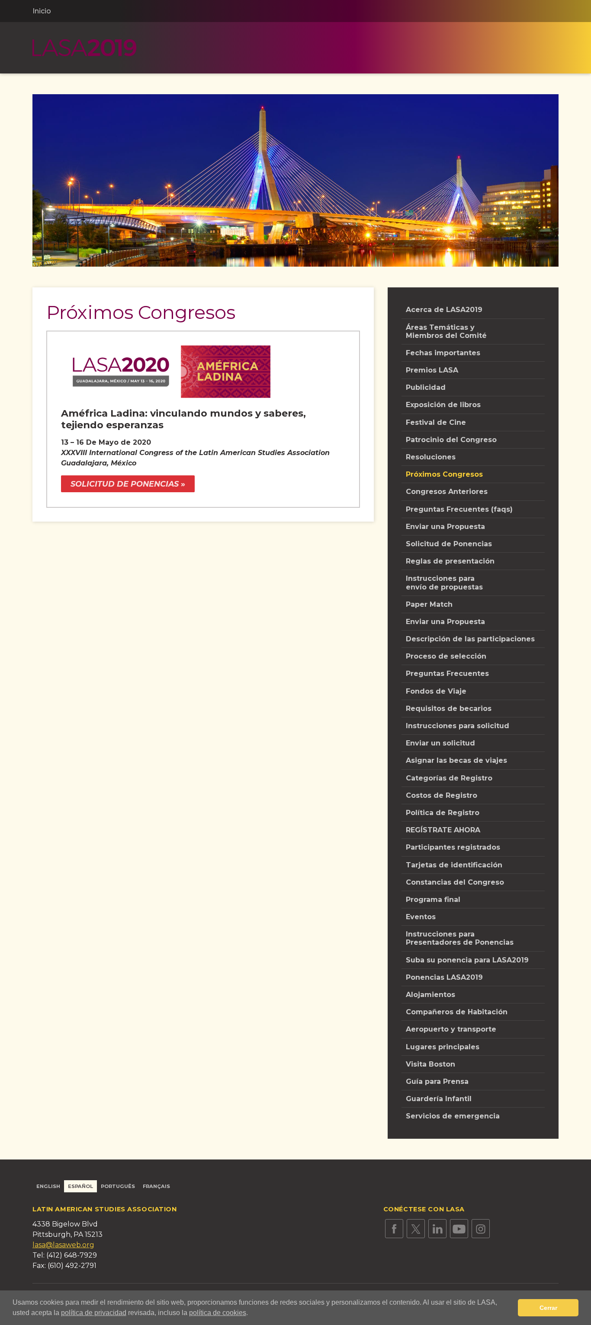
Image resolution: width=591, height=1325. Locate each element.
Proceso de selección (446, 656)
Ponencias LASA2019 (444, 977)
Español (80, 1186)
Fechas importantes (443, 353)
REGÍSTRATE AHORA (443, 830)
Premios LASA (432, 370)
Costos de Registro (441, 795)
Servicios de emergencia (453, 1116)
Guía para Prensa (437, 1081)
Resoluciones (431, 457)
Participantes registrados (453, 847)
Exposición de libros (443, 405)
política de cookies (217, 1312)
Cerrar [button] (548, 1307)
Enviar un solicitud (440, 743)
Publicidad (426, 387)
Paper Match (429, 604)
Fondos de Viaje (436, 691)
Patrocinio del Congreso (451, 440)
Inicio (41, 11)
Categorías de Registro (449, 778)
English (48, 1186)
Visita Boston (430, 1064)
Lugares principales (442, 1047)
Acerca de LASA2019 (444, 310)
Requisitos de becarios (448, 708)
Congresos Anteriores (447, 491)
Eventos (421, 917)
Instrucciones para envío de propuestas (444, 582)
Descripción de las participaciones (470, 639)
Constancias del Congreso (455, 882)
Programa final (433, 899)
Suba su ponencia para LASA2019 (467, 960)
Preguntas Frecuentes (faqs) (459, 509)
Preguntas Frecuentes (447, 673)
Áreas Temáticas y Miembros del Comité (446, 331)
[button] (251, 1313)
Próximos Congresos (444, 474)
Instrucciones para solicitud (457, 726)
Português (118, 1186)
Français (156, 1186)
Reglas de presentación (450, 561)
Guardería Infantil (439, 1099)
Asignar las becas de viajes (456, 760)
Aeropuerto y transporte (451, 1029)
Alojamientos (430, 995)
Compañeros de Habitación (456, 1012)
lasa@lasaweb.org (63, 1245)
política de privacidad (93, 1312)
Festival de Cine (436, 422)
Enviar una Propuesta (445, 526)
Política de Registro (442, 813)
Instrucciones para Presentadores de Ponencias (460, 938)
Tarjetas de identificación (454, 865)
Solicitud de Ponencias (449, 544)
